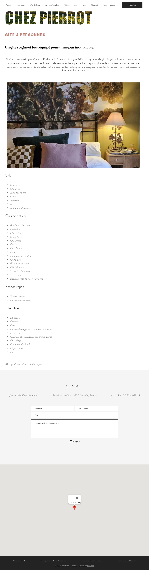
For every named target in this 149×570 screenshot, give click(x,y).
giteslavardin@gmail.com (22, 395)
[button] (73, 125)
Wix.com (90, 565)
